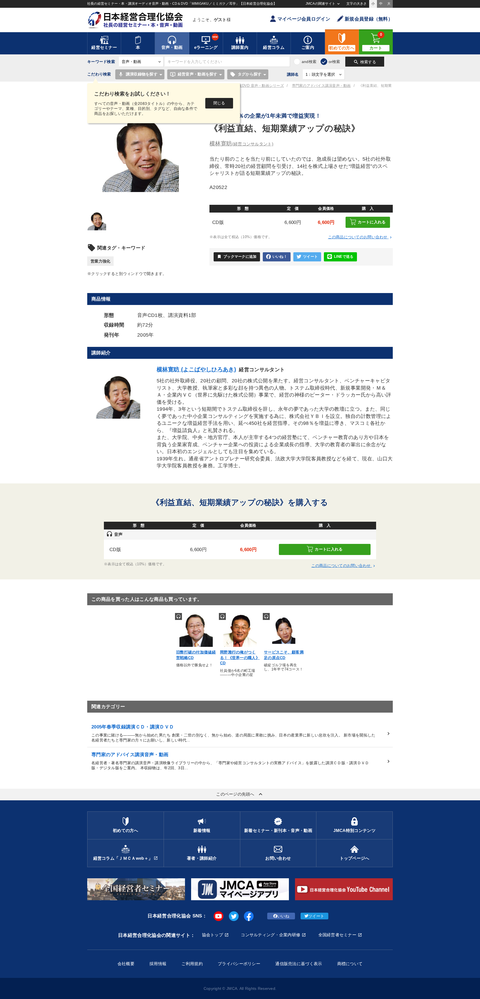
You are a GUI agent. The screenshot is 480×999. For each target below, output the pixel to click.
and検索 (309, 61)
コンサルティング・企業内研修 (270, 934)
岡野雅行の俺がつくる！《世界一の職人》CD (240, 657)
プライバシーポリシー (239, 963)
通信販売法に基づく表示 (298, 963)
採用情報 (157, 963)
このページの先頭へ (240, 794)
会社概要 (126, 963)
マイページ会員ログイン (304, 19)
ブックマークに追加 (237, 256)
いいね (283, 916)
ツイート (310, 257)
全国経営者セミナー (337, 934)
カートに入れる (372, 222)
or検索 (334, 61)
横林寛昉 (241, 143)
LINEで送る (344, 257)
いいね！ (279, 257)
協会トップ (212, 934)
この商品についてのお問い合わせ (360, 237)
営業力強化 (100, 261)
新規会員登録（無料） (369, 19)
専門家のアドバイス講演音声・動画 (321, 86)
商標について (350, 963)
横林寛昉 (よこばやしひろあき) (196, 369)
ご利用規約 (191, 963)
